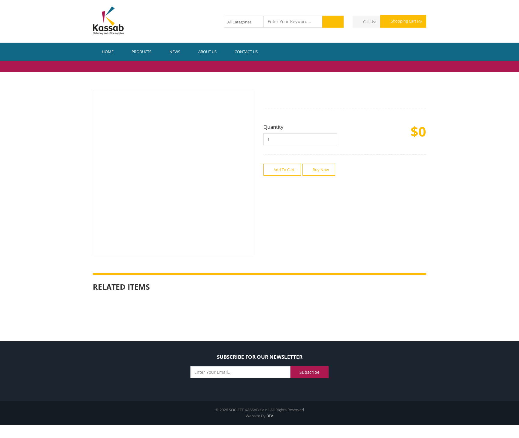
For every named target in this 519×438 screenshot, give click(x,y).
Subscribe (309, 372)
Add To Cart (284, 169)
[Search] (333, 22)
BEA (269, 415)
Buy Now (320, 169)
